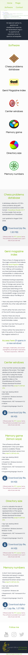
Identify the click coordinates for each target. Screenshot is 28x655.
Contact (19, 7)
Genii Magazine (14, 264)
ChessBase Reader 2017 (16, 210)
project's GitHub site (12, 453)
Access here (8, 340)
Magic (18, 3)
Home (9, 3)
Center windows (14, 111)
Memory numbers (14, 174)
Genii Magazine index (14, 90)
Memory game (14, 132)
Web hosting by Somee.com (14, 654)
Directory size (14, 153)
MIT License (17, 236)
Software (9, 7)
